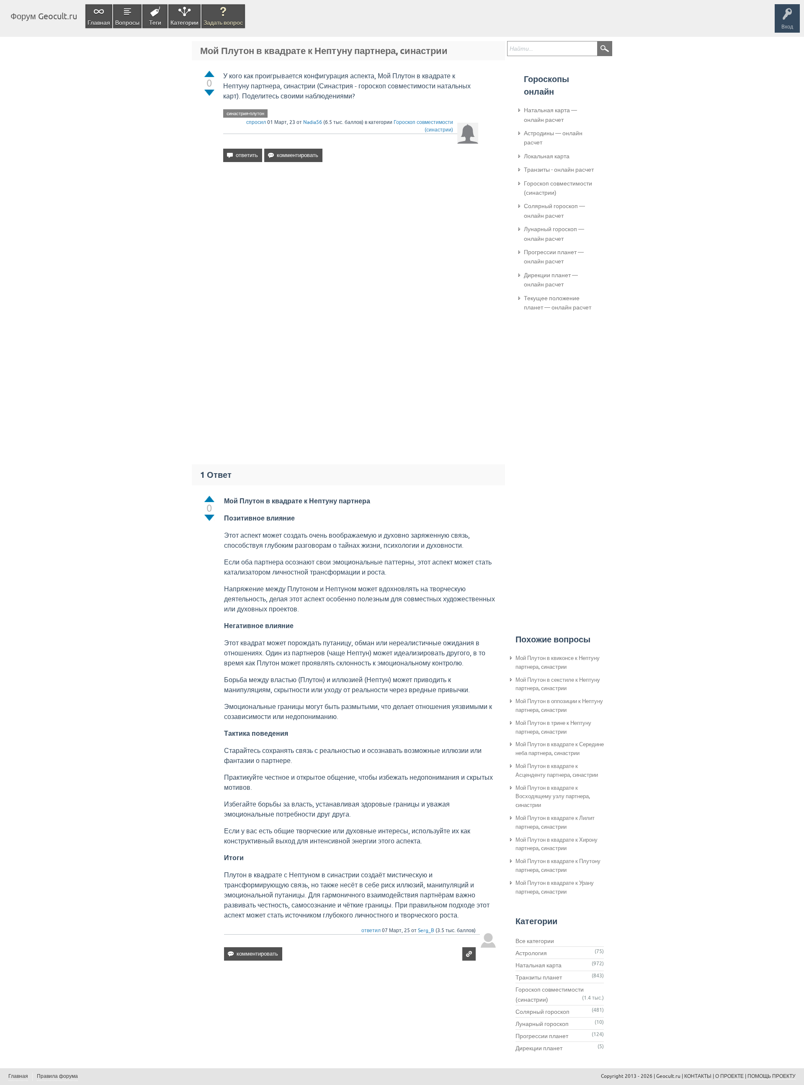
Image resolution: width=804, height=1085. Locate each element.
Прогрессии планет (541, 1036)
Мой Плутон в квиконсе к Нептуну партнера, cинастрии (557, 662)
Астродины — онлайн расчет (553, 138)
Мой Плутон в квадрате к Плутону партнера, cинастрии (557, 865)
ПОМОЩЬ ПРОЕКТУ (771, 1076)
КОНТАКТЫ (697, 1076)
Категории (184, 22)
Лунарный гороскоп (542, 1024)
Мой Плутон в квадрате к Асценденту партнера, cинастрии (556, 770)
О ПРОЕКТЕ (729, 1076)
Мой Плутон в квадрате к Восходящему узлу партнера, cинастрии (552, 797)
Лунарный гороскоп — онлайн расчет (554, 234)
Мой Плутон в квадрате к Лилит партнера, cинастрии (555, 822)
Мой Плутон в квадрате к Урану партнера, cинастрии (554, 887)
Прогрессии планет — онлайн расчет (554, 257)
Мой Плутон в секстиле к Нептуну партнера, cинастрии (557, 684)
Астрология (531, 953)
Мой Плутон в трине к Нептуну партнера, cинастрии (553, 727)
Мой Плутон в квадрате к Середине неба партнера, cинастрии (559, 748)
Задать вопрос (223, 22)
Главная (99, 22)
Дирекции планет (538, 1048)
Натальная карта (538, 965)
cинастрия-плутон (245, 113)
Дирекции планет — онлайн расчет (551, 280)
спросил (256, 122)
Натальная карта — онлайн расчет (550, 115)
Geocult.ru (668, 1076)
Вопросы (127, 22)
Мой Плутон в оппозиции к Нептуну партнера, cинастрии (559, 705)
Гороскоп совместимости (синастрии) (558, 188)
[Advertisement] (350, 240)
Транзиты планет (538, 977)
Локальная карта (547, 156)
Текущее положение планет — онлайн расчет (557, 303)
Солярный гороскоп (542, 1011)
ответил (371, 930)
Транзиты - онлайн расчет (559, 169)
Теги (155, 22)
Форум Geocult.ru (43, 16)
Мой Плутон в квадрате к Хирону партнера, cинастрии (556, 844)
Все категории (534, 941)
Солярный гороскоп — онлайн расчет (554, 211)
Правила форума (57, 1076)
